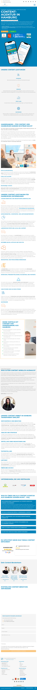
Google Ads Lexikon (22, 675)
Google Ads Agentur (22, 669)
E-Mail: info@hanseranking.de (6, 666)
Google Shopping (22, 673)
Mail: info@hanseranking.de (9, 621)
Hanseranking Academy (23, 666)
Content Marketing (4, 674)
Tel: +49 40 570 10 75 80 (8, 620)
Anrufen (4, 31)
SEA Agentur (21, 670)
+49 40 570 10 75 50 (6, 0)
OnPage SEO (3, 670)
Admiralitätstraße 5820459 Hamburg (4, 663)
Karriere (21, 665)
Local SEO (3, 673)
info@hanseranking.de (7, 2)
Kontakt (12, 31)
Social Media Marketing (23, 674)
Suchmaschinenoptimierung (6, 669)
